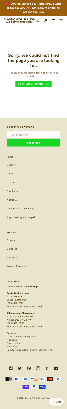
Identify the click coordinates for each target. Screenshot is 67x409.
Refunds (12, 257)
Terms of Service (16, 266)
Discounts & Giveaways (20, 208)
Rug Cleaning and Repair (21, 217)
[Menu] (61, 20)
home (10, 173)
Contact (11, 182)
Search (11, 164)
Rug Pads (12, 191)
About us (12, 199)
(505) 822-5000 (15, 323)
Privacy (11, 240)
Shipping (12, 248)
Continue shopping (31, 84)
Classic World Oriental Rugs (37, 398)
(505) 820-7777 (15, 303)
